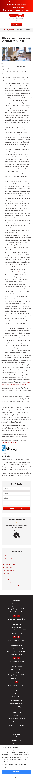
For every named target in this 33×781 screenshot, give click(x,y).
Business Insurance (16, 740)
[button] (16, 20)
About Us (16, 693)
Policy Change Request (16, 725)
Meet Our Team (17, 697)
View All (16, 586)
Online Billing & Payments (16, 718)
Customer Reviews (16, 700)
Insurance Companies (16, 703)
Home (3, 29)
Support (16, 715)
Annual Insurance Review (16, 729)
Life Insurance (16, 744)
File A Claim (16, 722)
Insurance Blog (10, 29)
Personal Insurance (17, 737)
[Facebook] (18, 616)
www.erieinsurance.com (9, 442)
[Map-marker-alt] (14, 616)
